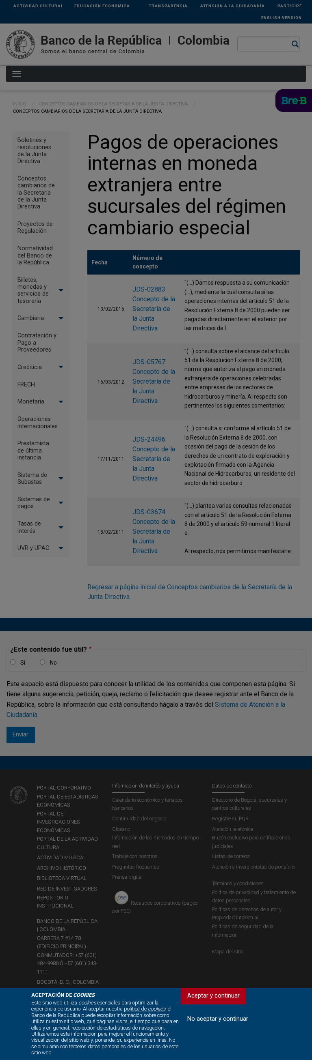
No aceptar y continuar (217, 1018)
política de (144, 1009)
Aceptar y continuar (213, 995)
